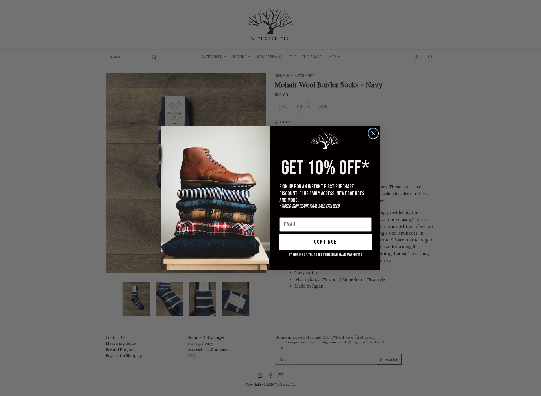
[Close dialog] (373, 133)
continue (325, 242)
